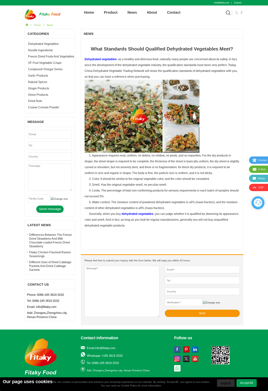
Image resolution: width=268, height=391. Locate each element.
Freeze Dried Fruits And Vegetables (51, 56)
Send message (50, 209)
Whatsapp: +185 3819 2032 (105, 355)
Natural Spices (37, 82)
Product (111, 12)
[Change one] (211, 302)
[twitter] (236, 12)
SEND (202, 313)
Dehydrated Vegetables (43, 43)
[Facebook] (241, 12)
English (238, 2)
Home (89, 12)
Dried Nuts (35, 100)
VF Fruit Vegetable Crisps (44, 62)
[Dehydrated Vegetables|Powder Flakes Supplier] (42, 14)
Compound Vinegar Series (45, 69)
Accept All (246, 382)
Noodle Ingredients (40, 50)
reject (226, 383)
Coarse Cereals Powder (43, 107)
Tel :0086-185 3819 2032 (103, 363)
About (152, 12)
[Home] (27, 25)
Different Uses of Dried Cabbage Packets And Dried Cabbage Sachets (50, 266)
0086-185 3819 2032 (50, 294)
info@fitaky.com (221, 2)
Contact (173, 12)
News (132, 12)
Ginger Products (38, 88)
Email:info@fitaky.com (101, 348)
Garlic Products (38, 75)
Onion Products (38, 94)
